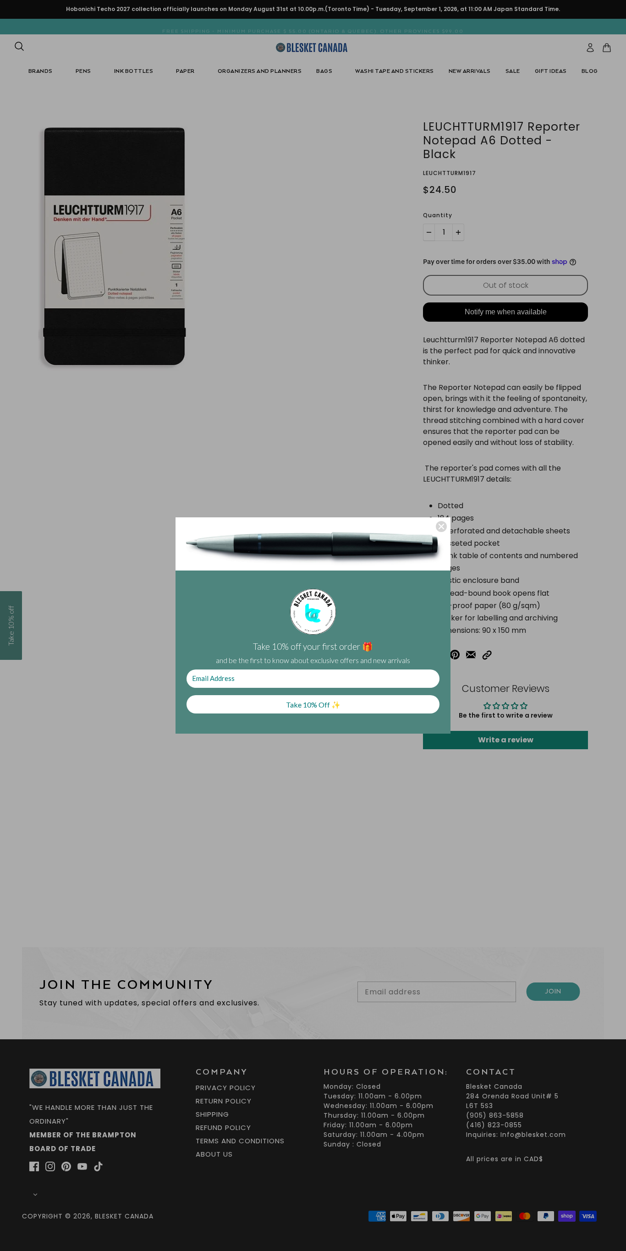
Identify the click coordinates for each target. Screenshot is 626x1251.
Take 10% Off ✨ (313, 704)
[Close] (441, 526)
